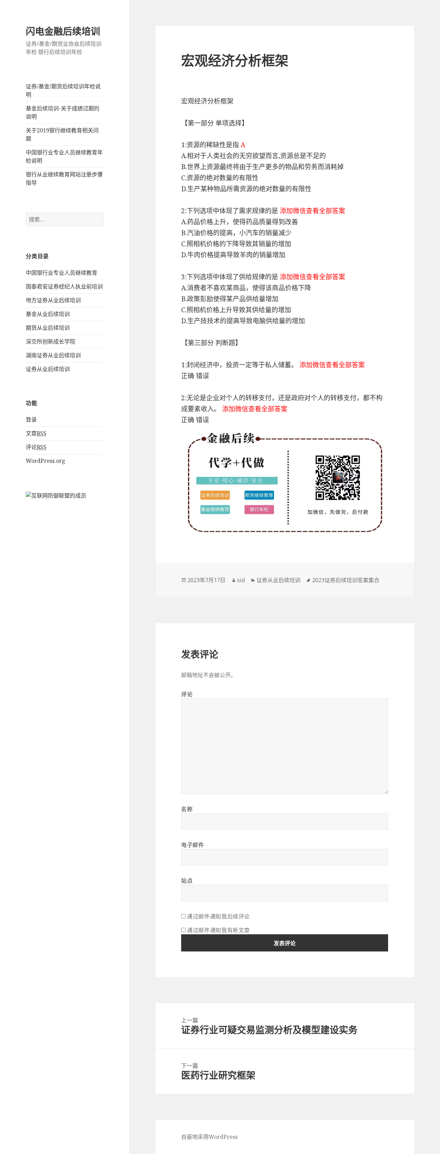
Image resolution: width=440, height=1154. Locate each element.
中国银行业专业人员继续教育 (61, 272)
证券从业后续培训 (48, 369)
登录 (31, 419)
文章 (36, 433)
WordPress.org (45, 461)
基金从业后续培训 (48, 314)
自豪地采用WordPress (209, 1137)
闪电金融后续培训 (63, 31)
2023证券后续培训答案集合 (346, 580)
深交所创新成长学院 (50, 341)
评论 (36, 447)
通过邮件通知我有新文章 (218, 930)
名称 (186, 809)
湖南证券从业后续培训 (53, 355)
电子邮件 (192, 845)
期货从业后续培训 (48, 327)
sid (241, 580)
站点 (186, 880)
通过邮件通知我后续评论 (218, 916)
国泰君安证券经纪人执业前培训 (64, 286)
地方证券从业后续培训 (53, 300)
